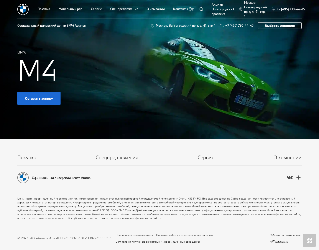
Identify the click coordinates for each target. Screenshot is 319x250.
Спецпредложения (124, 9)
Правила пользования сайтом (134, 235)
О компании (156, 9)
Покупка (44, 9)
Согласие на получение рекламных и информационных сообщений (158, 241)
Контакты (180, 9)
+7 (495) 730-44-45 (239, 25)
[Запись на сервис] (191, 9)
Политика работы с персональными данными (184, 235)
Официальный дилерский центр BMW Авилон (51, 25)
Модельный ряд (70, 9)
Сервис (96, 9)
